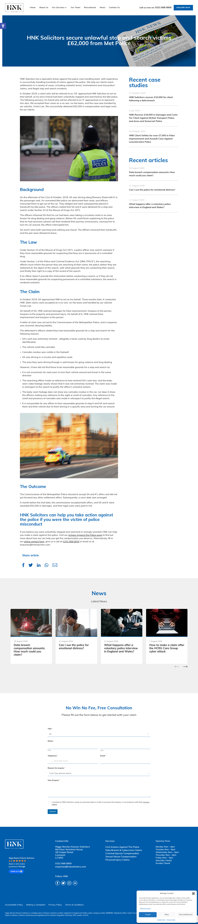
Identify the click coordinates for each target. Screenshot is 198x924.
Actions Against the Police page (85, 535)
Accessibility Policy (14, 905)
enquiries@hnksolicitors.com (70, 867)
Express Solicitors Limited (53, 913)
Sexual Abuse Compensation (120, 857)
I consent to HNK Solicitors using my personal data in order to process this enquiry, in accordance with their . (101, 803)
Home (33, 8)
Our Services (58, 8)
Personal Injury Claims (117, 860)
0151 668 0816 (71, 542)
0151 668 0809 (163, 8)
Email (103, 756)
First (49, 750)
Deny (167, 915)
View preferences (185, 915)
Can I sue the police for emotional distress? (152, 190)
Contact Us (114, 8)
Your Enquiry (54, 780)
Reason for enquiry (56, 768)
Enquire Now (183, 8)
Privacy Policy (171, 920)
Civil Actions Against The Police (122, 847)
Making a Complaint (35, 905)
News (102, 8)
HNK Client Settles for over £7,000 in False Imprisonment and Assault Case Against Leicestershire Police (152, 139)
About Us (43, 8)
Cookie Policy (161, 920)
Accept (147, 915)
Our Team (75, 8)
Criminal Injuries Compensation (122, 853)
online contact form (34, 542)
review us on (15, 871)
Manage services (145, 908)
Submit (52, 812)
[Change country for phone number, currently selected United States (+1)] (50, 761)
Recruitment (90, 8)
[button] (3, 26)
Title (50, 729)
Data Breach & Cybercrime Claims (123, 850)
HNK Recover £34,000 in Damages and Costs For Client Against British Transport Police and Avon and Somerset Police (153, 118)
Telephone (53, 756)
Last (101, 750)
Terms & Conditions (74, 905)
